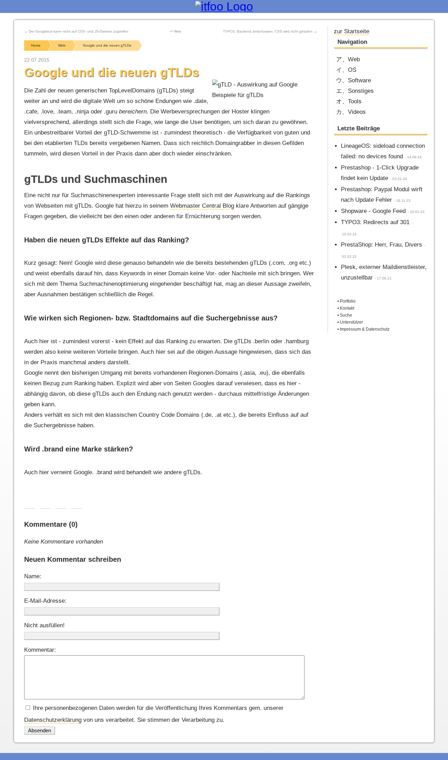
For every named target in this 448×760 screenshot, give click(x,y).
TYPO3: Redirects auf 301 (375, 222)
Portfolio (348, 301)
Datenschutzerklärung (53, 720)
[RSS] (423, 30)
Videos (357, 112)
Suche (346, 315)
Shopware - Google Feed (373, 211)
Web (354, 59)
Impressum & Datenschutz (365, 329)
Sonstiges (361, 91)
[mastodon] (400, 30)
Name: (32, 576)
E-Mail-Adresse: (45, 600)
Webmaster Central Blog (202, 205)
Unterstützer (351, 322)
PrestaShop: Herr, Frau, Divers (381, 244)
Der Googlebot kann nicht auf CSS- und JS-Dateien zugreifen (78, 31)
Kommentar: (40, 650)
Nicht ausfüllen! (44, 625)
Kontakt (347, 308)
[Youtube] (388, 30)
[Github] (411, 30)
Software (359, 80)
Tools (355, 101)
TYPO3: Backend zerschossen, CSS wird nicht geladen (268, 31)
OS (352, 70)
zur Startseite (351, 31)
